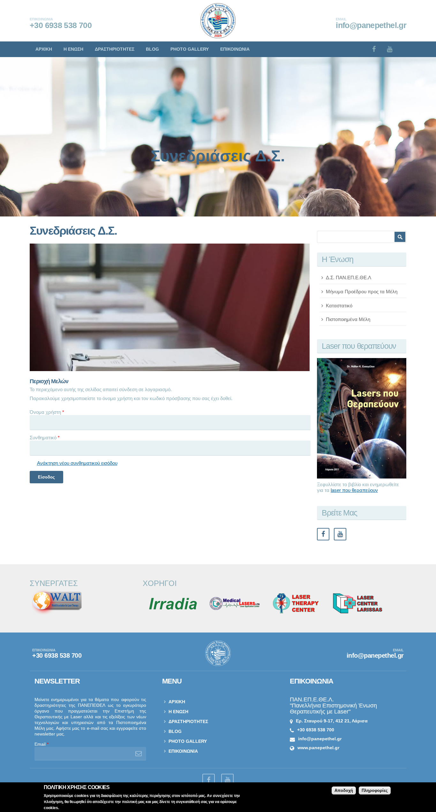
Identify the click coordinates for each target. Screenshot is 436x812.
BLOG (152, 49)
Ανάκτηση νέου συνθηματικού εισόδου (77, 463)
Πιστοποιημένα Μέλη (348, 319)
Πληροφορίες (375, 790)
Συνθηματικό (45, 437)
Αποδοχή (344, 790)
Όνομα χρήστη (47, 412)
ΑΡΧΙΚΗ (43, 49)
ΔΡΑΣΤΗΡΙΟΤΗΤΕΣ (114, 49)
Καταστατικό (339, 305)
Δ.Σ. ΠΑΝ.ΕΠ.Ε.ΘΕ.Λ (348, 277)
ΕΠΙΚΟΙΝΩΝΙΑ (235, 49)
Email (41, 744)
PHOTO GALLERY (189, 49)
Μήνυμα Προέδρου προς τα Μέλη (361, 291)
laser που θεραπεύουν (354, 490)
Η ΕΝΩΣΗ (73, 49)
